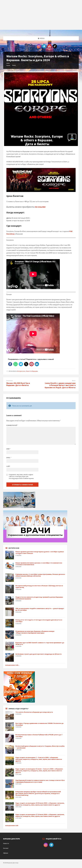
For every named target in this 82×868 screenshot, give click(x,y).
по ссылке (40, 206)
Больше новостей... (12, 665)
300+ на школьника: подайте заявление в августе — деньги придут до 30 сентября (39, 609)
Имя (8, 449)
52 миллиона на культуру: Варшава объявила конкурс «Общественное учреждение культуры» (34, 632)
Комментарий (12, 425)
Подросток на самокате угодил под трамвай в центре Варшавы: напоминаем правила (39, 598)
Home (8, 65)
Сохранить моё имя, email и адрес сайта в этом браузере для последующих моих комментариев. (21, 476)
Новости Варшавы (32, 371)
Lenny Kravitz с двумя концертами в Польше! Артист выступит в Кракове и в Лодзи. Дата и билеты (60, 385)
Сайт (8, 466)
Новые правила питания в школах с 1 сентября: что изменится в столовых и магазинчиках (38, 564)
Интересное (21, 371)
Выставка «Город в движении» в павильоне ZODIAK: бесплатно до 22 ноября (39, 724)
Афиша (5, 853)
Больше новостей (11, 825)
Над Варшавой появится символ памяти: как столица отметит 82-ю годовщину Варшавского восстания (40, 781)
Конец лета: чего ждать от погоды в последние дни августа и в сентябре (38, 621)
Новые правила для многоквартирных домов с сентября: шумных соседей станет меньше (39, 552)
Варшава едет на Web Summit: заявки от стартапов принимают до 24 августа (39, 643)
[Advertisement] (41, 15)
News (14, 65)
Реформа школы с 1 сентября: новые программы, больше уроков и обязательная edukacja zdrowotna (40, 575)
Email (8, 458)
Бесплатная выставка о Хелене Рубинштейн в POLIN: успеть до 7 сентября (38, 735)
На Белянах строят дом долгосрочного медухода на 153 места (38, 654)
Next (73, 381)
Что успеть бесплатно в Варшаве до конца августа (34, 712)
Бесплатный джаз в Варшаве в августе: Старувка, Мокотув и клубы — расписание (39, 747)
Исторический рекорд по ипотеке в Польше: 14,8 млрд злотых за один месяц (39, 586)
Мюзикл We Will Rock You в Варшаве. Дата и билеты (18, 384)
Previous (9, 381)
